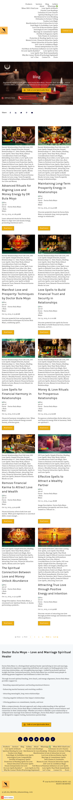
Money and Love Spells (16, 563)
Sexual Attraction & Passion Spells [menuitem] (20, 764)
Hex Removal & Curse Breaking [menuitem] (35, 751)
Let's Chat (34, 57)
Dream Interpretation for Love (46, 47)
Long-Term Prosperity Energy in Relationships (16, 178)
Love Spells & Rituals (50, 8)
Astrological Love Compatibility (46, 30)
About (42, 6)
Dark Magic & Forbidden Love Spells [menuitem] (20, 755)
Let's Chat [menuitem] (46, 770)
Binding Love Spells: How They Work (17, 152)
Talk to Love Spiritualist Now (38, 90)
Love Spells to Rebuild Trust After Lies (17, 159)
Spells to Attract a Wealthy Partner (18, 167)
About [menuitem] (36, 747)
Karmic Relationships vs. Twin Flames (16, 150)
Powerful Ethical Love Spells (12, 164)
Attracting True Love (9, 561)
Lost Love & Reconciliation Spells (45, 28)
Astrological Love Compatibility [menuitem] (19, 757)
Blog (47, 4)
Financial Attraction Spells (16, 171)
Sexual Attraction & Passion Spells (44, 43)
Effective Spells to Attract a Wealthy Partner (50, 481)
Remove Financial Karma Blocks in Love (17, 284)
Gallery (55, 4)
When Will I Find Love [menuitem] (61, 747)
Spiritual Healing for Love (48, 15)
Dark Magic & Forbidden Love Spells (44, 26)
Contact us (67, 30)
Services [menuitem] (15, 747)
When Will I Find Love (29, 8)
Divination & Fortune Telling (47, 19)
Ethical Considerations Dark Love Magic (16, 155)
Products (29, 4)
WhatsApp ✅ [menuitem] (46, 747)
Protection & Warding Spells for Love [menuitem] (18, 761)
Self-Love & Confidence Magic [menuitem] (54, 764)
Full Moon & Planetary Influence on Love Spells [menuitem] (50, 766)
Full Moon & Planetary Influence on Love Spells (40, 49)
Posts (56, 57)
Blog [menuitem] (22, 747)
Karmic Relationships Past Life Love (15, 147)
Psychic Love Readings (49, 11)
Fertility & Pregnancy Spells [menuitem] (19, 759)
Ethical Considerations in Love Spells (49, 560)
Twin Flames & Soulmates (48, 36)
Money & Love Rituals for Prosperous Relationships (53, 394)
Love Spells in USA (50, 51)
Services (39, 4)
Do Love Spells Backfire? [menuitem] (13, 768)
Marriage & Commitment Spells (46, 32)
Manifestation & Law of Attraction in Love (42, 23)
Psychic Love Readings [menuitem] (34, 749)
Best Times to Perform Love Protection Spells (17, 161)
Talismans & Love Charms (48, 13)
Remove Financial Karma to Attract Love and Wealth (17, 487)
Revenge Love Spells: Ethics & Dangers (52, 564)
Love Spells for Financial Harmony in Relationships (16, 394)
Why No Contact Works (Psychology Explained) (40, 55)
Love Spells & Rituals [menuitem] (13, 749)
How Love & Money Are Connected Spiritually (17, 165)
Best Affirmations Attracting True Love (52, 558)
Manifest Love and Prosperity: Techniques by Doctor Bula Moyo (18, 294)
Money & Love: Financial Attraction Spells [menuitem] (53, 761)
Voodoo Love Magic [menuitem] (15, 753)
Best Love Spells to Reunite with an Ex (54, 571)
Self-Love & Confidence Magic (46, 45)
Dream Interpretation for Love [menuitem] (16, 766)
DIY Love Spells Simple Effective (17, 148)
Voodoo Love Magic (50, 21)
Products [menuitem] (6, 747)
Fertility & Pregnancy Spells (47, 34)
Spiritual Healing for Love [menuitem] (12, 751)
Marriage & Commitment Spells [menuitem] (54, 757)
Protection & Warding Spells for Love (44, 38)
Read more (8, 228)
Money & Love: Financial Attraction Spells (42, 40)
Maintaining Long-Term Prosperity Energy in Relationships (54, 188)
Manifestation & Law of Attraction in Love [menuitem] (49, 753)
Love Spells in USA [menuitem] (32, 768)
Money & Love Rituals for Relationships (17, 384)
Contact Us (46, 57)
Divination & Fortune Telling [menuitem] (59, 751)
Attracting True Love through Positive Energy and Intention (52, 589)
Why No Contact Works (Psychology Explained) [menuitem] (21, 770)
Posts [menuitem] (67, 770)
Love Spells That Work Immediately (44, 53)
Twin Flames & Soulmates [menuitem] (54, 759)
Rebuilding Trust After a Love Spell (15, 158)
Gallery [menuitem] (29, 747)
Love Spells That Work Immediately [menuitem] (55, 768)
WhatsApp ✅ (53, 6)
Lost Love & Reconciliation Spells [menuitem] (54, 755)
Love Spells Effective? (46, 549)
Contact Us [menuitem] (58, 770)
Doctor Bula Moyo (14, 207)
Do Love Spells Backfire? (30, 51)
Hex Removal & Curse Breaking (46, 17)
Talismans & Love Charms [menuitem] (58, 749)
